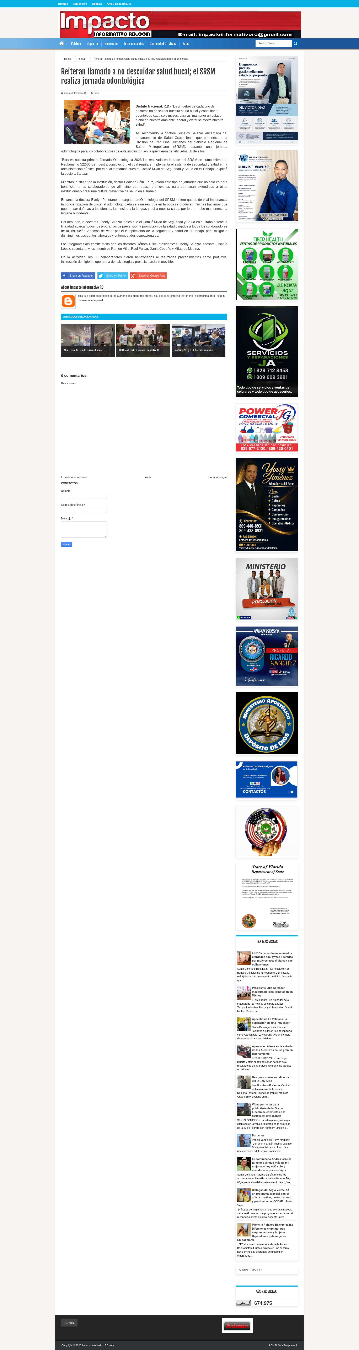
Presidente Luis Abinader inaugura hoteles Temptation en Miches (272, 991)
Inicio (147, 477)
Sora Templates (286, 1345)
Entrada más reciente (74, 477)
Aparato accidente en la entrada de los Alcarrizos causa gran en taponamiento (272, 1050)
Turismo (63, 3)
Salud (96, 93)
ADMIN (69, 1322)
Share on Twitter (116, 275)
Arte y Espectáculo (119, 3)
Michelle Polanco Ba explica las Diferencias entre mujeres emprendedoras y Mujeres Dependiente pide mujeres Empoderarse (265, 1232)
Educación (80, 3)
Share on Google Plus (152, 275)
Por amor (258, 1135)
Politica (76, 43)
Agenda (97, 3)
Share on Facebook (81, 275)
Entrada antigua (217, 477)
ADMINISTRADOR (250, 1270)
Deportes (92, 43)
